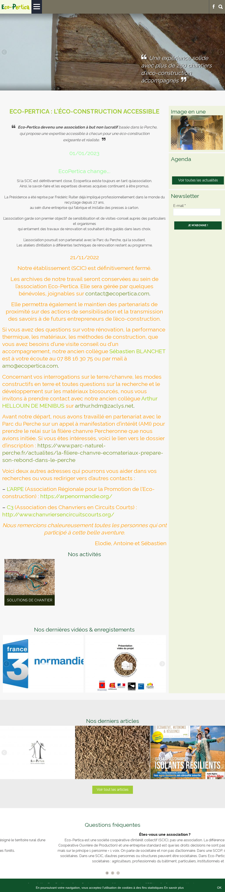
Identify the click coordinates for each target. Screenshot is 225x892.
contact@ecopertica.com (117, 293)
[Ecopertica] (15, 7)
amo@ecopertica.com (30, 365)
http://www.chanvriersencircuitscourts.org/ (58, 514)
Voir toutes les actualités (198, 180)
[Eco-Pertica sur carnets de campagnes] (43, 663)
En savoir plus (174, 887)
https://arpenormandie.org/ (76, 496)
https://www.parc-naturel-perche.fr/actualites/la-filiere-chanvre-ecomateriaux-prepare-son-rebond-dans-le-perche (82, 452)
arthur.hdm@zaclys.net (104, 405)
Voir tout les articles (113, 789)
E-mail (179, 206)
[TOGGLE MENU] (36, 7)
